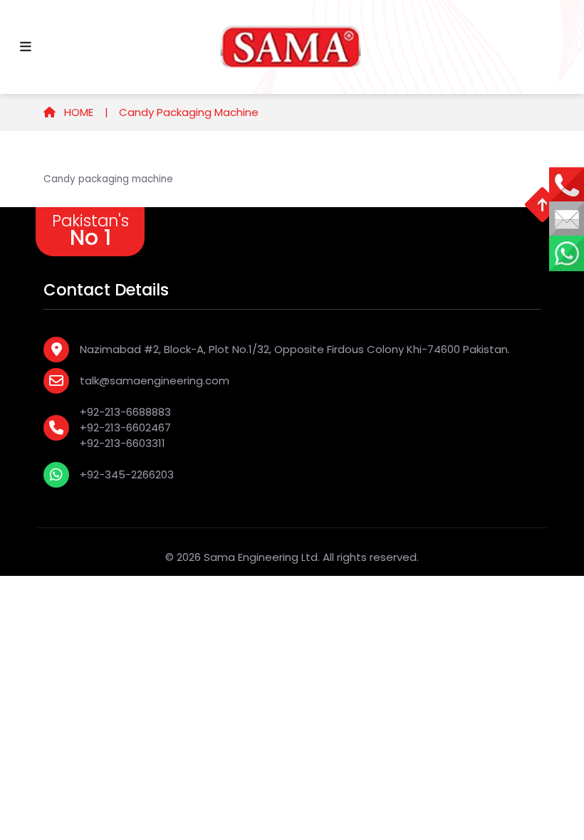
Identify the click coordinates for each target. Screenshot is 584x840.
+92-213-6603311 (122, 443)
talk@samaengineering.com (154, 380)
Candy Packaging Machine (189, 112)
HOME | (84, 112)
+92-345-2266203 (127, 474)
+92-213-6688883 (125, 411)
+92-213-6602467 (125, 427)
